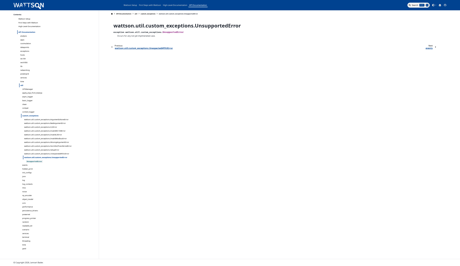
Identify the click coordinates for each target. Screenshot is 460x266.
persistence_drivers (30, 210)
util (21, 85)
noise (24, 191)
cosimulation (25, 43)
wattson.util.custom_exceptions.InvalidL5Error (43, 135)
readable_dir (27, 226)
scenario (25, 229)
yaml (24, 248)
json (24, 176)
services (23, 78)
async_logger (27, 97)
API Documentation (198, 5)
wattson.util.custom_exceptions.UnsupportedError (45, 157)
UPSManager (27, 89)
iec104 (23, 59)
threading (26, 241)
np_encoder (27, 195)
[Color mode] (434, 5)
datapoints (24, 47)
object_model (27, 199)
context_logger (28, 112)
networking (25, 70)
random (25, 222)
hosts (22, 55)
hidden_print (27, 169)
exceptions (24, 51)
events (25, 165)
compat (25, 108)
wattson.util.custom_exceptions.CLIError (40, 127)
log (23, 180)
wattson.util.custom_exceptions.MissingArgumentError (46, 142)
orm (24, 203)
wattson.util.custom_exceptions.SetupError (41, 150)
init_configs (27, 172)
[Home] (112, 14)
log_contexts (27, 184)
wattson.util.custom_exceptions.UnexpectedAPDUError (46, 154)
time (22, 81)
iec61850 (23, 62)
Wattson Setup (130, 5)
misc (24, 188)
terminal (25, 237)
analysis (23, 36)
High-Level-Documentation (175, 5)
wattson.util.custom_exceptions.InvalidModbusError (45, 138)
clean (24, 104)
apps (22, 40)
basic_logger (27, 100)
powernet (26, 214)
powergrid (24, 74)
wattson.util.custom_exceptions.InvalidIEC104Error (45, 131)
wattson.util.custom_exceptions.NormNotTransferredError (48, 146)
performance (27, 207)
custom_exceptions (30, 116)
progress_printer (29, 218)
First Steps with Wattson (150, 5)
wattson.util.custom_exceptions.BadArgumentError (45, 123)
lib (21, 66)
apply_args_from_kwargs (32, 93)
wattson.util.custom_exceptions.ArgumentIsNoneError (46, 119)
